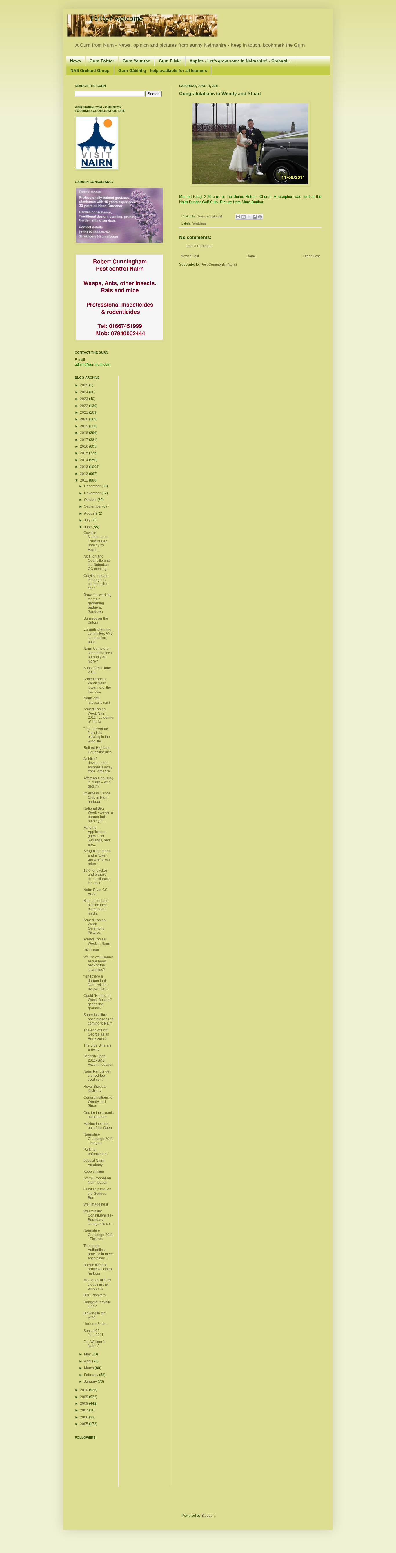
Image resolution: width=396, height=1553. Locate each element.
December (92, 486)
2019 (84, 426)
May (88, 1354)
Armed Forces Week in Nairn (96, 941)
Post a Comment (199, 246)
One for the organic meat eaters (98, 1115)
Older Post (311, 256)
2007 (84, 1410)
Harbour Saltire (95, 1324)
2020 (84, 419)
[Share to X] (249, 217)
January (91, 1382)
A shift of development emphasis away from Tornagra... (97, 765)
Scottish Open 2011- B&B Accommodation (98, 1060)
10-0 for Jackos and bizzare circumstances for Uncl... (96, 876)
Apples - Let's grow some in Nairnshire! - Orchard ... (241, 61)
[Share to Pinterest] (260, 217)
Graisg (202, 216)
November (92, 493)
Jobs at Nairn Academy (93, 1163)
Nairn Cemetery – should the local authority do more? (98, 655)
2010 (84, 1390)
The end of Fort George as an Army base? (96, 1034)
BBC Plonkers (94, 1295)
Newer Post (190, 256)
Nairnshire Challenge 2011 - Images (98, 1138)
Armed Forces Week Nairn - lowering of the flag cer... (97, 685)
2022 (84, 406)
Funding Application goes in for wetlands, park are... (97, 836)
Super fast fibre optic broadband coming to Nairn (98, 1019)
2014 (84, 460)
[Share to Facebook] (254, 217)
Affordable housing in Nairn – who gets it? (98, 782)
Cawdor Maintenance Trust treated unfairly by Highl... (95, 541)
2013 (84, 467)
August (90, 513)
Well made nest (95, 1204)
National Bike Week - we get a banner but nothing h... (98, 814)
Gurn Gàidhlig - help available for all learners (162, 70)
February (91, 1375)
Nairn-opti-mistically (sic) (96, 700)
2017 (84, 440)
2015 (84, 453)
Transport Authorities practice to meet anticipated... (98, 1252)
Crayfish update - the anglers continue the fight (96, 582)
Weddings (199, 223)
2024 (84, 392)
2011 (84, 480)
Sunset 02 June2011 (93, 1333)
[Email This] (238, 217)
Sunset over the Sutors (95, 620)
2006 (84, 1417)
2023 (84, 399)
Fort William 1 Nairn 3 (94, 1344)
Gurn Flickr (170, 61)
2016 (84, 446)
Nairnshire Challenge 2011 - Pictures (98, 1234)
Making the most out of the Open (97, 1126)
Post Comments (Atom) (219, 265)
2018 (84, 433)
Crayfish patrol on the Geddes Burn (97, 1193)
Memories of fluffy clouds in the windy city (97, 1284)
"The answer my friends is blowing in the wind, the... (96, 735)
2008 (84, 1404)
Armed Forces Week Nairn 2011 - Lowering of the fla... (98, 715)
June (88, 527)
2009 (84, 1397)
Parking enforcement (95, 1151)
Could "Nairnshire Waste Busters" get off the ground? (97, 1002)
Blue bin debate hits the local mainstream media (95, 907)
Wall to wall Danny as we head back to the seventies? (98, 963)
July (87, 520)
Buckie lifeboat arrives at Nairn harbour (97, 1269)
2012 (84, 474)
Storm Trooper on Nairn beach (97, 1180)
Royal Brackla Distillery (94, 1089)
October (90, 500)
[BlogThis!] (243, 217)
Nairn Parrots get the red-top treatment (96, 1075)
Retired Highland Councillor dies (97, 750)
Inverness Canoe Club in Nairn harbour (96, 797)
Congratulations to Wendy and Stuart (97, 1102)
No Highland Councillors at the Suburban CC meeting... (96, 562)
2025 (84, 385)
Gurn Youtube (136, 61)
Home (251, 256)
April (88, 1361)
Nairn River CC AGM (95, 892)
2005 (84, 1424)
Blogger (207, 1516)
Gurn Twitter (102, 61)
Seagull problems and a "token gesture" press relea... (97, 857)
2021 (84, 412)
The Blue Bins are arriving (97, 1047)
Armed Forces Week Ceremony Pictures (94, 926)
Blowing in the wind (94, 1315)
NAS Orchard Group (90, 70)
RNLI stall (91, 950)
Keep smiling (93, 1172)
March (89, 1368)
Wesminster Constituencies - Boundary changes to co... (98, 1217)
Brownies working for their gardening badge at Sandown (97, 603)
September (93, 506)
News (75, 61)
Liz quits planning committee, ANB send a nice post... (98, 635)
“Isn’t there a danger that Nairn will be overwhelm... (95, 982)
